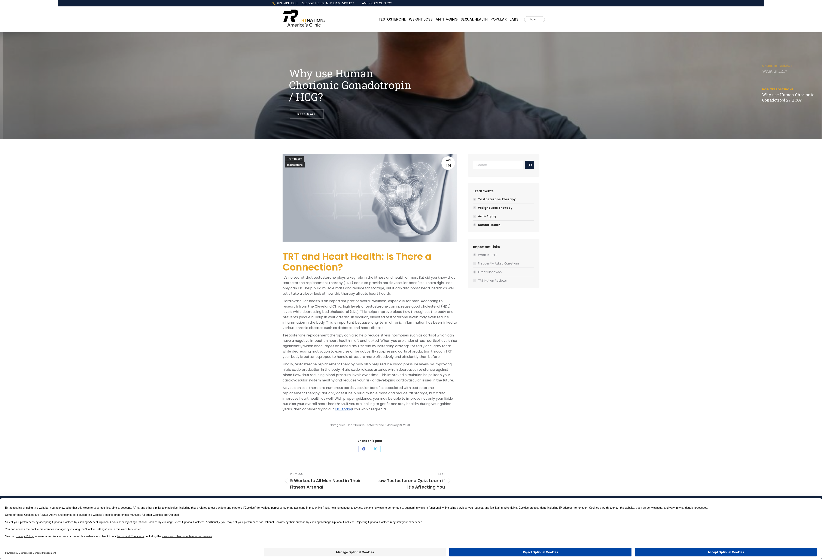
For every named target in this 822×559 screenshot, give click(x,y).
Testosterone (295, 164)
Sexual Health (489, 225)
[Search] (529, 165)
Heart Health (294, 159)
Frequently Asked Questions (499, 263)
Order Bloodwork (490, 272)
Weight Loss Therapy (495, 208)
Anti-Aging (487, 216)
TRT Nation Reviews (492, 280)
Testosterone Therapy (497, 199)
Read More (306, 114)
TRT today (343, 409)
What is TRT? (487, 255)
